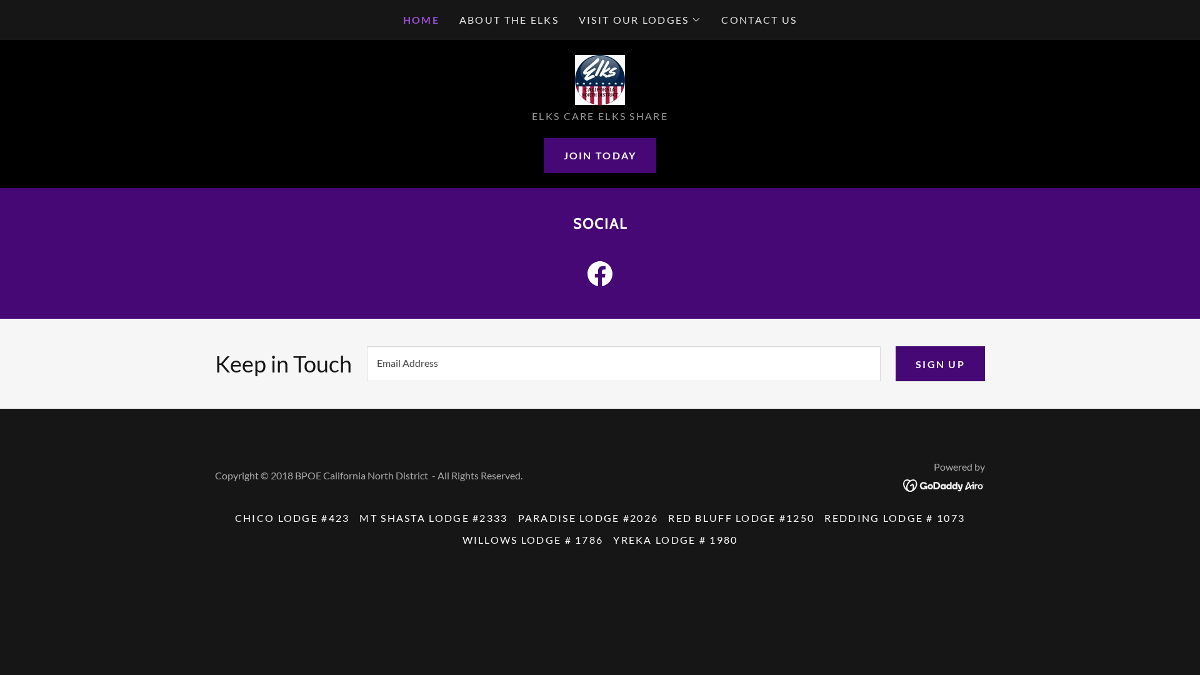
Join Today (600, 155)
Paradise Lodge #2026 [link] (588, 518)
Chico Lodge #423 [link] (292, 518)
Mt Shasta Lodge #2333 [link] (433, 518)
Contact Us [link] (759, 20)
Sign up (940, 364)
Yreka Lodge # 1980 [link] (675, 540)
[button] (640, 20)
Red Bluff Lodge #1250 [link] (741, 518)
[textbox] (624, 363)
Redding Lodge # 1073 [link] (894, 518)
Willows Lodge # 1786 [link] (533, 540)
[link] (600, 79)
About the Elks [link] (509, 20)
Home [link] (421, 20)
